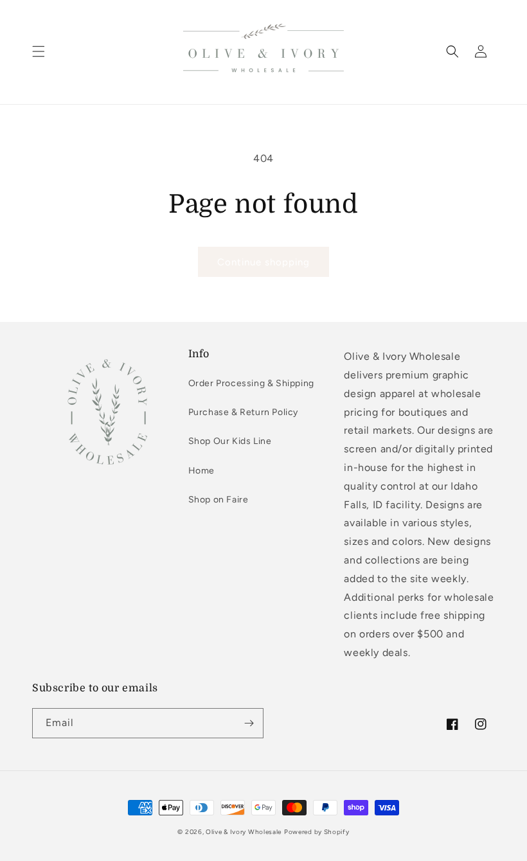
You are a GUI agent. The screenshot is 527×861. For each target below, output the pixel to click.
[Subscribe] (249, 723)
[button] (38, 51)
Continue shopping (263, 262)
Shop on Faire (218, 499)
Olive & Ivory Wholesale (243, 832)
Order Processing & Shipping (251, 383)
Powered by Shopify (317, 832)
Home (201, 470)
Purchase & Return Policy (243, 412)
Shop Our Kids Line (230, 441)
